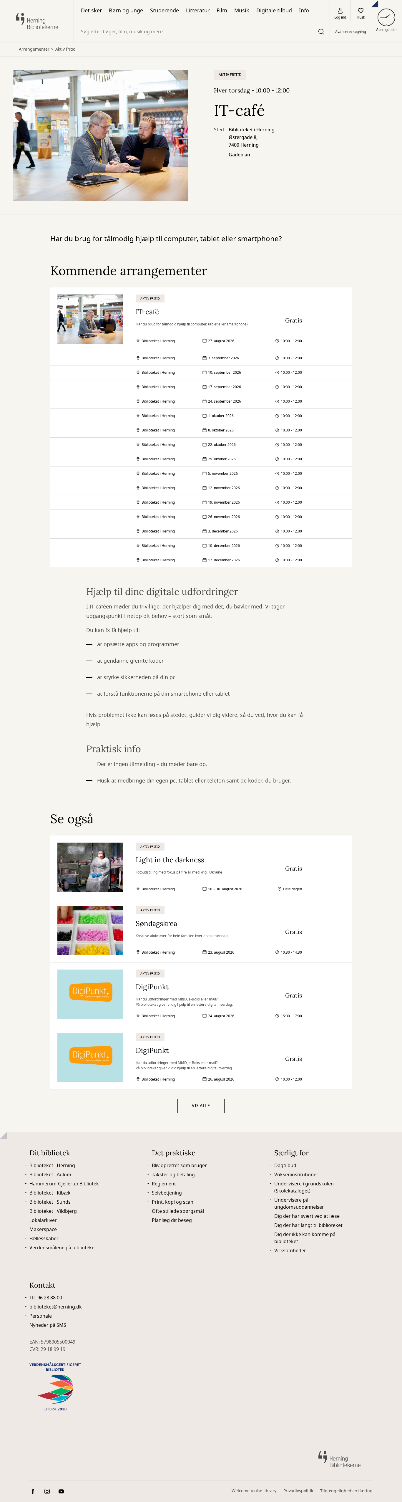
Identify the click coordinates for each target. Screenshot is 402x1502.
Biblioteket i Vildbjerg (53, 1211)
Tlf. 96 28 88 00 (45, 1297)
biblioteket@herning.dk (55, 1307)
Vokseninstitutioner (296, 1174)
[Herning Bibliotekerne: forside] (37, 21)
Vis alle (201, 1106)
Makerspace (43, 1229)
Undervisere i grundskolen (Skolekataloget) (304, 1187)
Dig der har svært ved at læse (307, 1216)
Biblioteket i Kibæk (50, 1193)
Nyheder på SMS (47, 1325)
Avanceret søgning (350, 31)
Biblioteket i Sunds (50, 1202)
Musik (241, 10)
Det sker (91, 10)
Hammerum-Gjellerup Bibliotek (64, 1183)
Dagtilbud (285, 1165)
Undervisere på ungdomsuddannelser (299, 1204)
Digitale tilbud (274, 10)
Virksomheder (290, 1250)
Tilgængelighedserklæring (346, 1491)
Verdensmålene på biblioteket (62, 1247)
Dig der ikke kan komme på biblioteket (304, 1238)
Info (304, 10)
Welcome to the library (254, 1491)
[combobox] (202, 31)
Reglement (164, 1183)
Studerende (164, 10)
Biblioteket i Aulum (50, 1174)
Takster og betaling (173, 1174)
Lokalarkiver (43, 1220)
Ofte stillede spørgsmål (178, 1211)
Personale (40, 1316)
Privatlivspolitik (298, 1491)
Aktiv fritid (65, 49)
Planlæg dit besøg (172, 1220)
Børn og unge (126, 10)
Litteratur (198, 10)
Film (222, 10)
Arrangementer (34, 49)
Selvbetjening (167, 1193)
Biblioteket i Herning (52, 1165)
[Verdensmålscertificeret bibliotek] (55, 1386)
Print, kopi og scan (172, 1202)
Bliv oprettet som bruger (179, 1165)
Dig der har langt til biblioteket (308, 1225)
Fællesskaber (44, 1238)
